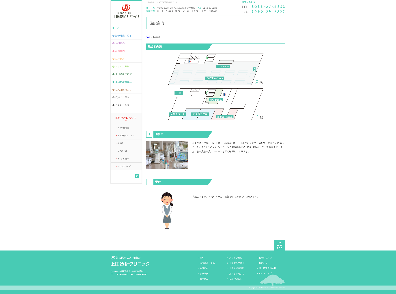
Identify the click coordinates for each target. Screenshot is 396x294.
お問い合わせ (122, 105)
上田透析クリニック (126, 136)
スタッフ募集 (122, 66)
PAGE (280, 246)
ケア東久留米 (123, 159)
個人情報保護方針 (267, 268)
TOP (117, 28)
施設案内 (120, 43)
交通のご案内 (122, 97)
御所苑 (120, 143)
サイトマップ (265, 273)
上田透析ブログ (123, 74)
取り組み (120, 58)
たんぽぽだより (123, 89)
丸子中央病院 (123, 128)
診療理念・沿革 (123, 35)
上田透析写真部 (123, 82)
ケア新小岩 (122, 151)
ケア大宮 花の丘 (124, 166)
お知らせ (263, 263)
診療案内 (120, 51)
